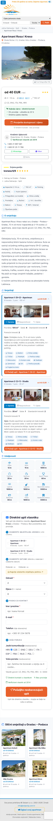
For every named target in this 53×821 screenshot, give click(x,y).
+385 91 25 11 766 (15, 147)
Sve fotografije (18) (43, 82)
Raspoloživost (24, 322)
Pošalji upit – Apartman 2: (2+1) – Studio (25, 449)
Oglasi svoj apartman (31, 809)
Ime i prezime (13, 606)
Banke (44, 814)
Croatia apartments (33, 814)
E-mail (10, 617)
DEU (31, 649)
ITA (38, 649)
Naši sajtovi (22, 814)
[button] (26, 169)
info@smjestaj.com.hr (26, 806)
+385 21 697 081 (14, 144)
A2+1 (27, 98)
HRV (8, 649)
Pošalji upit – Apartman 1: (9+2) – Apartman (26, 372)
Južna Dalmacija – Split (10, 28)
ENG (23, 649)
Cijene (38, 322)
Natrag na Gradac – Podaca (15, 178)
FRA (15, 654)
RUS (22, 654)
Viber (40, 151)
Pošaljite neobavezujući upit (28, 691)
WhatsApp (17, 151)
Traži (46, 23)
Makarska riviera (35, 817)
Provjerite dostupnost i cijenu (28, 122)
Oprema (11, 322)
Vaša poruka (18, 659)
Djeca (13, 589)
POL (30, 654)
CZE (15, 649)
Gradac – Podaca (28, 28)
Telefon (16, 628)
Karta (27, 157)
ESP (8, 654)
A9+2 (21, 98)
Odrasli (10, 578)
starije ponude (11, 814)
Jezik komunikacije (21, 645)
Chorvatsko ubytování (20, 817)
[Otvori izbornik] (3, 2)
